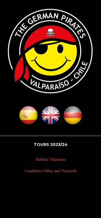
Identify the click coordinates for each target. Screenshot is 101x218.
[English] (50, 117)
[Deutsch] (72, 117)
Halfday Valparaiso (51, 159)
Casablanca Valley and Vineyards (51, 171)
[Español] (28, 117)
